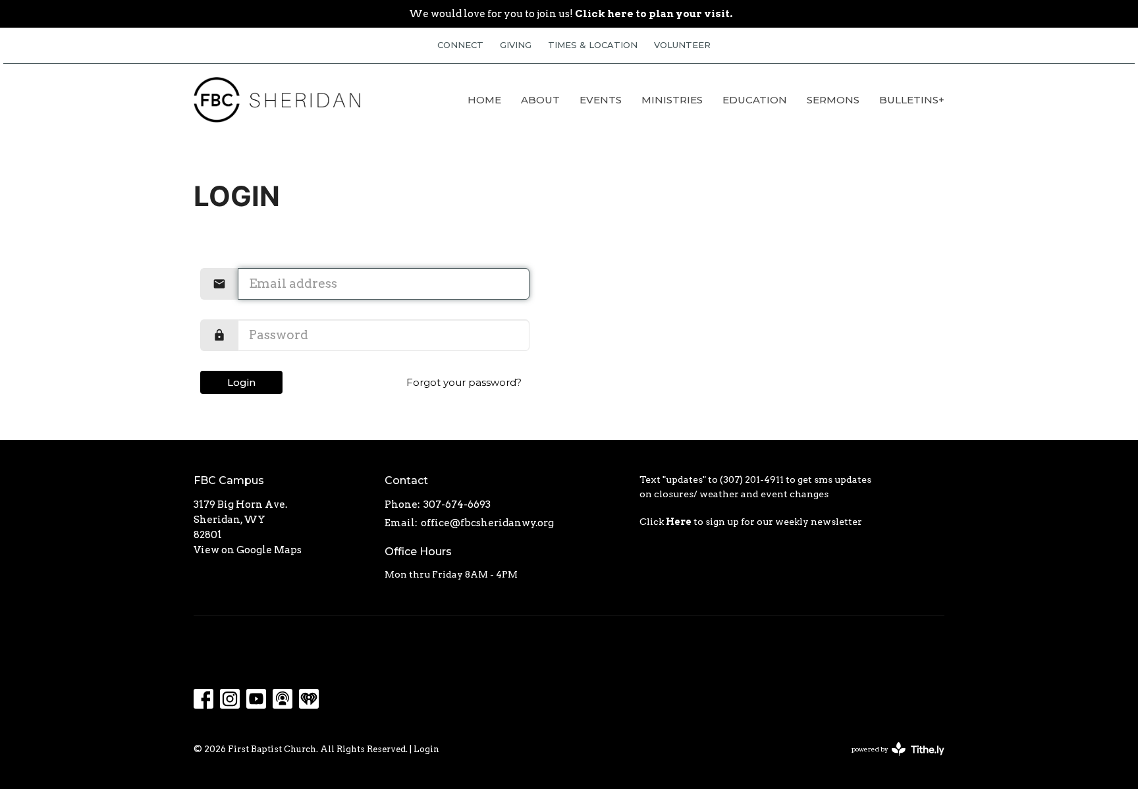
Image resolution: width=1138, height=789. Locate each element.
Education (754, 100)
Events (601, 100)
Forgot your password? (464, 382)
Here (678, 521)
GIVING (515, 45)
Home (484, 100)
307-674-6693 (457, 504)
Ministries (672, 100)
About (540, 100)
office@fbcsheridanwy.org (487, 523)
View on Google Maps (248, 550)
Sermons (833, 100)
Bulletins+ (911, 100)
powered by (891, 760)
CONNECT (460, 45)
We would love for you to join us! (570, 14)
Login (241, 382)
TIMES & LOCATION (592, 45)
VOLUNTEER (682, 45)
